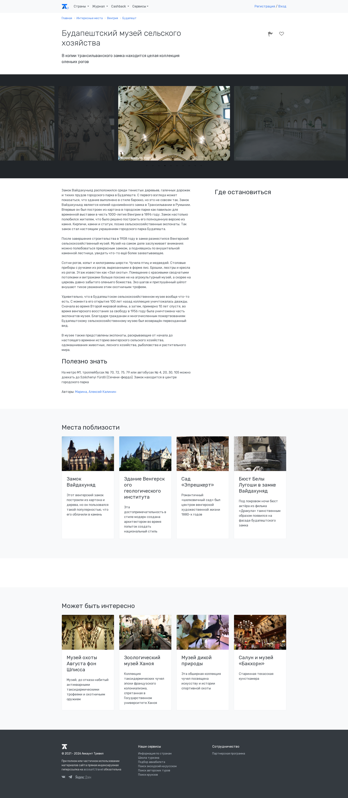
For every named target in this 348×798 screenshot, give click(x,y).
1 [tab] (147, 166)
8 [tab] (189, 166)
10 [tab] (201, 166)
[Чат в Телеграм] (70, 777)
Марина (81, 392)
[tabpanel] (174, 123)
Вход (282, 6)
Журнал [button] (99, 6)
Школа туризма (148, 758)
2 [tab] (153, 166)
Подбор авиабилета (151, 762)
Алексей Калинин (102, 392)
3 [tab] (159, 166)
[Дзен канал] (83, 777)
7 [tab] (183, 166)
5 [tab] (171, 166)
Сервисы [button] (139, 6)
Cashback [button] (119, 6)
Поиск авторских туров (154, 770)
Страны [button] (80, 6)
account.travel (93, 769)
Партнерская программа (228, 753)
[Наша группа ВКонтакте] (63, 777)
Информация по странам (155, 753)
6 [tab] (177, 166)
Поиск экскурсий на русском (157, 766)
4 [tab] (165, 166)
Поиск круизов (148, 774)
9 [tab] (195, 166)
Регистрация (265, 6)
